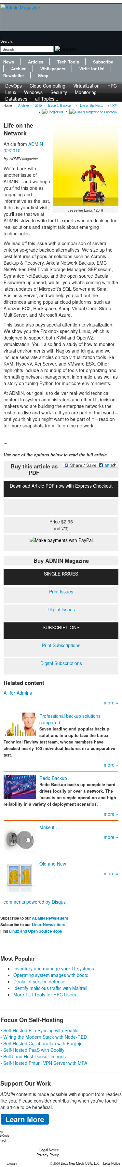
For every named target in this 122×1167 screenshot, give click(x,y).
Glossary (12, 1163)
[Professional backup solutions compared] (20, 724)
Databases (16, 98)
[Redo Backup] (20, 786)
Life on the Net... (91, 105)
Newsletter (13, 75)
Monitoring (86, 92)
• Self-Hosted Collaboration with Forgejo (41, 1043)
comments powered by (35, 901)
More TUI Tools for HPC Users (44, 994)
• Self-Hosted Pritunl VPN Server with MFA (43, 1063)
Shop (43, 75)
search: (6, 41)
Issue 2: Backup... (61, 105)
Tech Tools (68, 62)
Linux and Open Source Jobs (35, 931)
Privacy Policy (47, 1154)
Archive (18, 69)
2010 (38, 105)
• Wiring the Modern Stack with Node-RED (43, 1037)
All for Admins (18, 692)
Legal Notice (49, 1149)
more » (111, 702)
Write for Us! (91, 69)
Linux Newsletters (48, 924)
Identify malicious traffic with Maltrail (50, 988)
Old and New (52, 863)
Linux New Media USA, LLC (80, 1163)
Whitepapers (52, 69)
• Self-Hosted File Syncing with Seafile (39, 1030)
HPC (112, 85)
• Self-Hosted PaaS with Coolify (32, 1050)
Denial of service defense (39, 981)
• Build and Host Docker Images (33, 1056)
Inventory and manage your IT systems (53, 968)
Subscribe (103, 62)
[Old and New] (20, 875)
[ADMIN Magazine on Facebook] (92, 111)
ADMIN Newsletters (50, 918)
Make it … (49, 827)
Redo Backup (53, 778)
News (8, 62)
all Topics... (46, 98)
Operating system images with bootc (50, 975)
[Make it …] (20, 838)
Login (113, 105)
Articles (35, 62)
